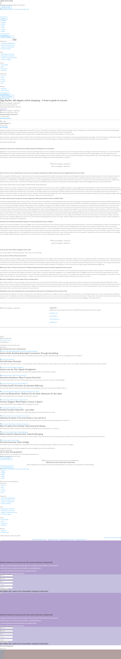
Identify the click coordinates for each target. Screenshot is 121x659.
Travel (2, 27)
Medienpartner (5, 90)
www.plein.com (54, 313)
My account (4, 68)
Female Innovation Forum (8, 45)
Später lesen (3, 108)
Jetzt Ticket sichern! (5, 118)
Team (2, 77)
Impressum (107, 537)
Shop (2, 66)
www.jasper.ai (53, 322)
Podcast (3, 29)
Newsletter (4, 70)
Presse (3, 79)
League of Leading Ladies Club (9, 57)
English (3, 31)
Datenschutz (114, 537)
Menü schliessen (7, 37)
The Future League (6, 59)
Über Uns (3, 75)
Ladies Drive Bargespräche (8, 43)
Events (3, 26)
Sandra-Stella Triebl (5, 340)
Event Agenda (4, 65)
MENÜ (4, 18)
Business (3, 22)
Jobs (2, 83)
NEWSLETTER (6, 7)
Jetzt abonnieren (7, 467)
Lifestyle (3, 24)
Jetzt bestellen (4, 127)
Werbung (3, 88)
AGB (120, 537)
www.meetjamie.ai (54, 319)
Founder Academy (6, 49)
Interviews (4, 20)
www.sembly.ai (53, 316)
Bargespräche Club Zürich (8, 56)
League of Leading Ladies (7, 47)
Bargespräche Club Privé (7, 54)
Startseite (5, 35)
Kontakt (3, 81)
